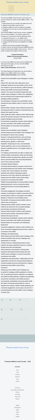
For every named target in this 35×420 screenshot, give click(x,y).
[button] (11, 8)
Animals (17, 367)
